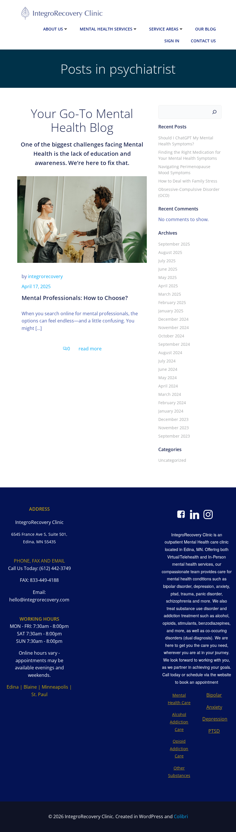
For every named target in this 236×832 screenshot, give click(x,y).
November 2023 (173, 427)
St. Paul (39, 694)
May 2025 (167, 277)
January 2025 (170, 311)
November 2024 (173, 327)
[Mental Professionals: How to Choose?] (82, 219)
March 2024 (169, 394)
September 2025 (174, 244)
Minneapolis (55, 687)
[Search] (214, 112)
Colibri (181, 816)
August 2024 (170, 352)
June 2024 (167, 369)
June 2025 (167, 269)
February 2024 (172, 402)
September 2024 (174, 344)
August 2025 (170, 252)
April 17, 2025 (36, 286)
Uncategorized (172, 460)
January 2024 (170, 411)
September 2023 (174, 436)
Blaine (30, 687)
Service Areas (163, 29)
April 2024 (168, 386)
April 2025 (168, 285)
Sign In (171, 40)
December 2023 (173, 419)
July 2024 (167, 361)
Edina (13, 687)
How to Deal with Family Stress (187, 181)
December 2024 (173, 319)
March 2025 (169, 294)
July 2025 (167, 260)
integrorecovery (45, 276)
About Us (53, 29)
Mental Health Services (106, 29)
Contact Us (203, 40)
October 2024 (171, 336)
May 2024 (167, 377)
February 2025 (172, 302)
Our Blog (205, 29)
